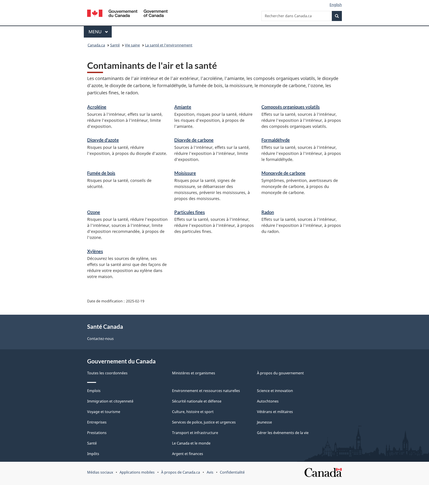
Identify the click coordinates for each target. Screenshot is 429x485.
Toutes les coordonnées (107, 373)
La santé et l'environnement (168, 45)
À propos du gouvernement (280, 373)
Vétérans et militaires (275, 411)
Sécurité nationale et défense (196, 401)
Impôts (93, 453)
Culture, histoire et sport (193, 411)
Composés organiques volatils (290, 107)
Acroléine (96, 107)
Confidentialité (232, 472)
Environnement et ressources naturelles (206, 390)
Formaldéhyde (275, 140)
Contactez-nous (100, 338)
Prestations (97, 432)
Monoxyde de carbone (283, 173)
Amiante (182, 107)
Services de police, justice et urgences (204, 422)
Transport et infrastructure (195, 432)
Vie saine (132, 45)
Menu (100, 32)
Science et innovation (275, 390)
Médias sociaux (100, 472)
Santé (115, 45)
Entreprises (97, 422)
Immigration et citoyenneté (110, 401)
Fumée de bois (101, 173)
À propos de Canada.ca (180, 472)
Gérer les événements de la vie (283, 432)
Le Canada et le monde (191, 443)
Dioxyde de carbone (194, 140)
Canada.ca (96, 45)
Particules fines (189, 212)
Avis (210, 472)
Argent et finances (187, 453)
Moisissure (185, 173)
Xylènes (95, 251)
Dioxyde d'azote (103, 140)
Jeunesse (264, 422)
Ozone (93, 212)
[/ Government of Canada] (127, 14)
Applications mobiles (137, 472)
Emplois (94, 390)
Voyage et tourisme (103, 411)
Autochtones (268, 401)
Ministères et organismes (193, 373)
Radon (267, 212)
